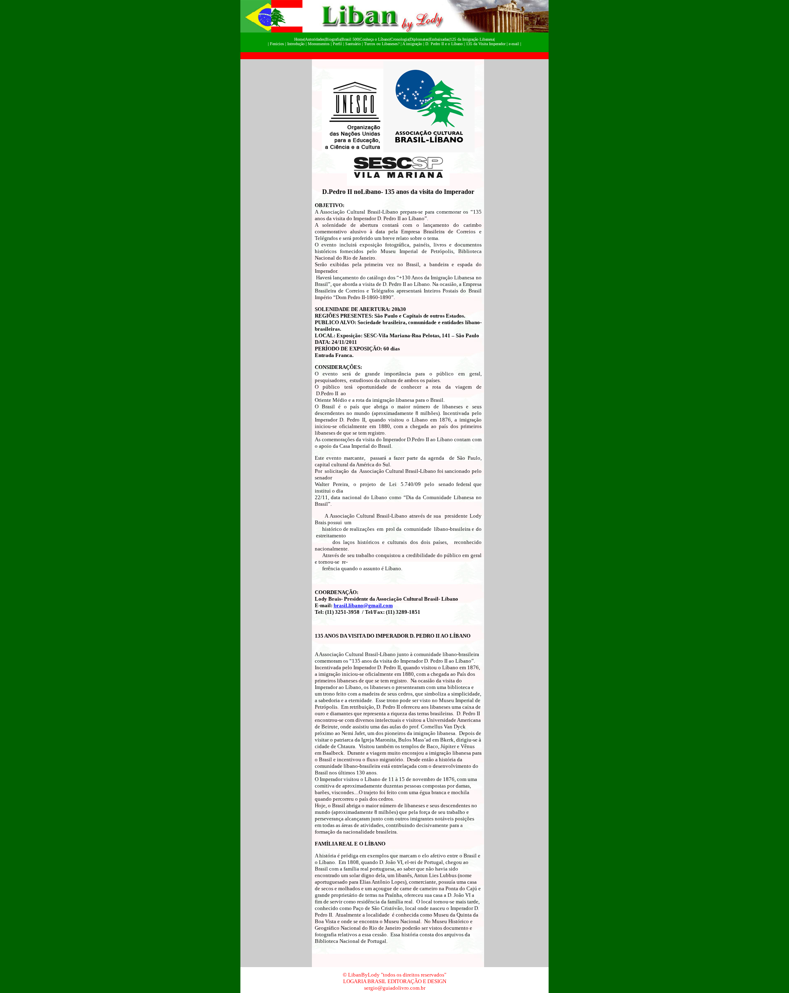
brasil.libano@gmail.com (363, 605)
